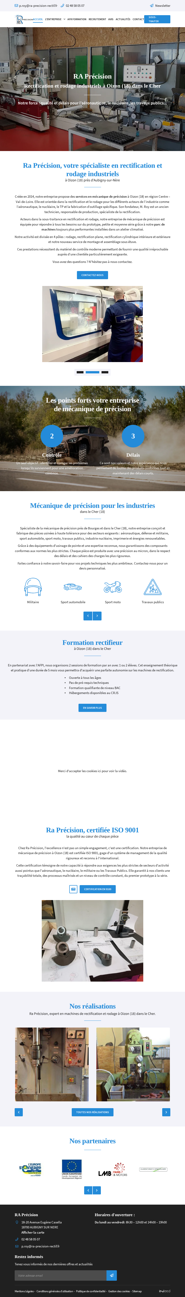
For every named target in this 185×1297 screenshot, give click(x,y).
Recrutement (97, 19)
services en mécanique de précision (101, 196)
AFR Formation (76, 19)
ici (99, 771)
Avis (110, 19)
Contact (138, 19)
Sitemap (137, 1291)
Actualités (123, 19)
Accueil (38, 19)
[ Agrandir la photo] (52, 1064)
